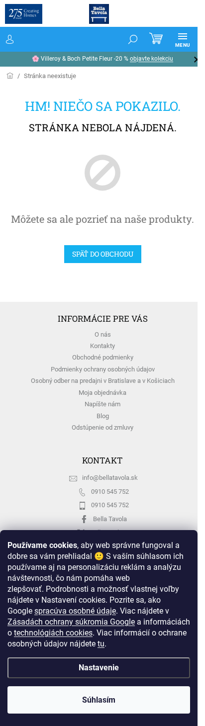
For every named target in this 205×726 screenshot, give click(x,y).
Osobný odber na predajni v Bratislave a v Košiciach (103, 380)
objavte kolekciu (151, 58)
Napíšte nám (102, 404)
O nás (103, 334)
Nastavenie (99, 667)
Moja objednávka (102, 392)
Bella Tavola (110, 519)
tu (101, 643)
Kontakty (102, 346)
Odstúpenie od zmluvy (102, 427)
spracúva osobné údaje (75, 611)
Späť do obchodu (102, 254)
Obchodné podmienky (102, 357)
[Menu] (183, 39)
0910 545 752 (110, 491)
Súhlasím (98, 700)
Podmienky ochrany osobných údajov (103, 369)
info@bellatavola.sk (110, 477)
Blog (103, 416)
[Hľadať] (133, 39)
